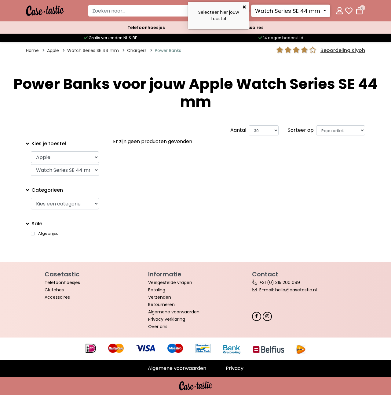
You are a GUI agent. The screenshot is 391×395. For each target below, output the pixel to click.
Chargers (137, 50)
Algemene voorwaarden (173, 312)
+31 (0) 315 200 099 (279, 282)
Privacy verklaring (166, 319)
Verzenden (159, 297)
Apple (53, 50)
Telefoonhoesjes (146, 27)
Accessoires (250, 27)
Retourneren (161, 304)
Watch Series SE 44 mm (288, 11)
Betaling (156, 290)
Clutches (54, 290)
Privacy (234, 368)
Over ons (157, 326)
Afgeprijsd (48, 233)
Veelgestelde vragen (170, 282)
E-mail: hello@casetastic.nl (288, 290)
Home (32, 50)
